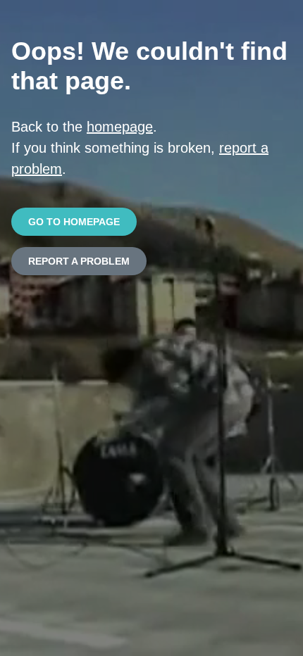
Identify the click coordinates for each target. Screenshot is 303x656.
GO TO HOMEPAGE (74, 221)
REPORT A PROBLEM (79, 261)
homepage (120, 126)
